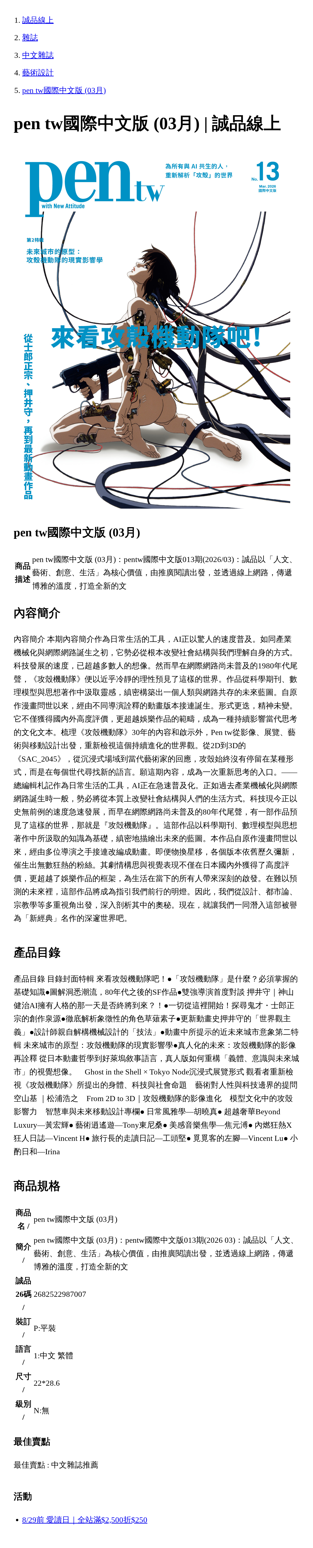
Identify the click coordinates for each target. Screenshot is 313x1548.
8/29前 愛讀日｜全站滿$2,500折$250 (84, 1519)
